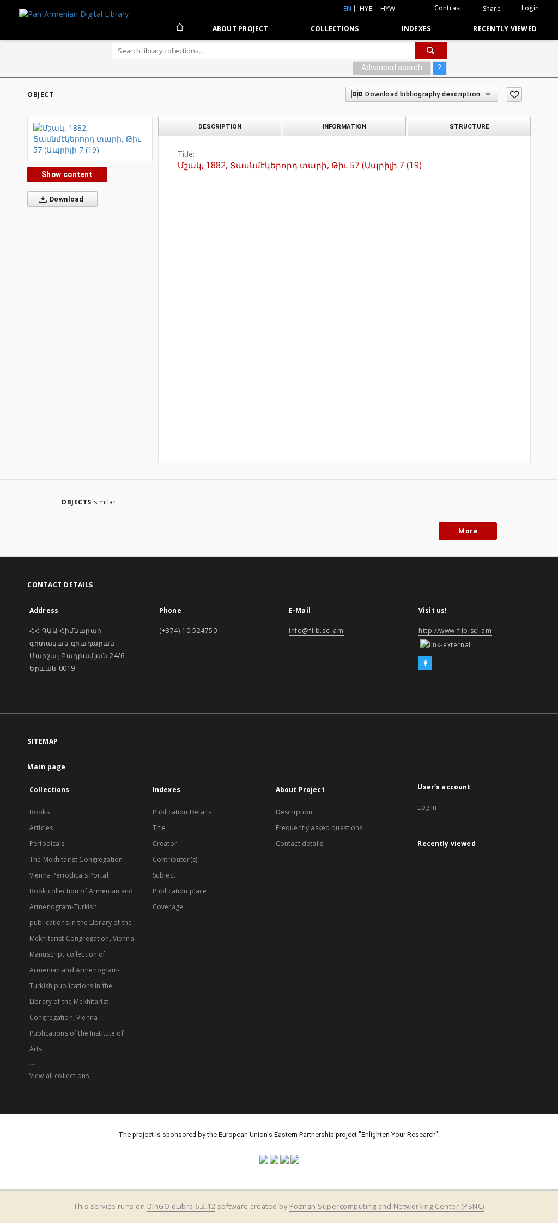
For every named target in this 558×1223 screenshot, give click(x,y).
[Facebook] (425, 663)
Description (294, 812)
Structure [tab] (469, 126)
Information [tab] (344, 126)
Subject (164, 875)
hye (366, 8)
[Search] (431, 50)
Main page (46, 766)
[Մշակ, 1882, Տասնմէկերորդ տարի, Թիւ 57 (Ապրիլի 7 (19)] (90, 139)
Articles (41, 827)
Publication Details (182, 812)
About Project (240, 28)
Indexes (416, 28)
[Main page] (179, 28)
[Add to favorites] (514, 94)
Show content (67, 174)
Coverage (168, 906)
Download (66, 199)
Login (530, 8)
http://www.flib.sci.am (455, 630)
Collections (335, 28)
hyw (388, 8)
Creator (165, 843)
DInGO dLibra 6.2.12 (181, 1206)
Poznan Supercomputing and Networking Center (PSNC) (386, 1206)
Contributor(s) (175, 859)
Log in (426, 807)
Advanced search (391, 67)
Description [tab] (219, 126)
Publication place (180, 891)
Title (159, 827)
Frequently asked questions (319, 827)
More (467, 531)
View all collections (59, 1075)
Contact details (299, 843)
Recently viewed (505, 28)
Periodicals (47, 843)
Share (492, 8)
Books (39, 812)
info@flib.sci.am (316, 630)
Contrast (448, 8)
